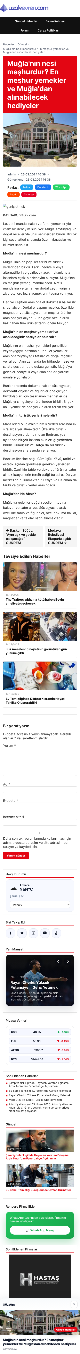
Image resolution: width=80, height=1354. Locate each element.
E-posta (10, 800)
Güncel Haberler (26, 21)
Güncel (22, 44)
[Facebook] (10, 933)
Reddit (13, 194)
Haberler (8, 44)
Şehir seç (17, 896)
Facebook (43, 187)
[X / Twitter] (22, 933)
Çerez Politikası (48, 30)
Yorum (9, 746)
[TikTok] (56, 933)
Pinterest (29, 194)
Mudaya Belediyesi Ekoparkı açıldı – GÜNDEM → (60, 536)
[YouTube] (45, 933)
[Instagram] (33, 933)
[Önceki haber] (58, 961)
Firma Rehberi (55, 21)
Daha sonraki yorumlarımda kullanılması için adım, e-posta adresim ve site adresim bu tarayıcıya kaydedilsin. (37, 842)
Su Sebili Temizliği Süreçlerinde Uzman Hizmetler (40, 1090)
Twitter (27, 187)
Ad (6, 784)
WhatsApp (61, 187)
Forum (25, 30)
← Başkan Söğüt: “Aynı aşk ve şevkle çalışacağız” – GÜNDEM (21, 536)
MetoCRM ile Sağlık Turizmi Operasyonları (35, 1099)
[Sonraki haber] (67, 961)
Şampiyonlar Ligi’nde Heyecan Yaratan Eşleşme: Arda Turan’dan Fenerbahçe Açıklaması (39, 1084)
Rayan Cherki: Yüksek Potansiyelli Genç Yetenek (40, 1095)
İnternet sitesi (13, 817)
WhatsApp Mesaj (40, 1230)
